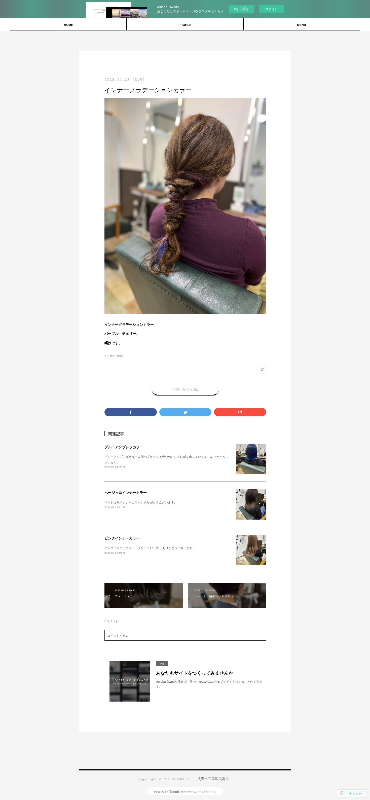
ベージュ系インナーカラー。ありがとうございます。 (140, 502)
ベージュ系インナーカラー (125, 492)
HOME (68, 24)
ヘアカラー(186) (113, 355)
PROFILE (184, 24)
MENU (301, 24)
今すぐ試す (241, 8)
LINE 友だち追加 (185, 389)
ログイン (271, 9)
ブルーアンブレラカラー (123, 446)
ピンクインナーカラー (122, 537)
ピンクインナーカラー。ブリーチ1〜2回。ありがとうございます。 (150, 548)
